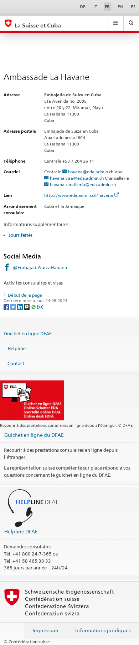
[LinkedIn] (20, 306)
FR (107, 6)
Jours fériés (20, 235)
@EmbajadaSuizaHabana (40, 267)
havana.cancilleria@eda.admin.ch (83, 184)
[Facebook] (7, 306)
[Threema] (27, 306)
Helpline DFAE (21, 531)
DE (83, 6)
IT (95, 6)
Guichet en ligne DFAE (28, 333)
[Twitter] (13, 306)
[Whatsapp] (34, 306)
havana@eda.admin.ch (90, 171)
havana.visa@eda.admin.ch (77, 178)
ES (133, 6)
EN (120, 6)
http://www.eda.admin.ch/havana (78, 195)
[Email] (40, 306)
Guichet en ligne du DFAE (34, 435)
